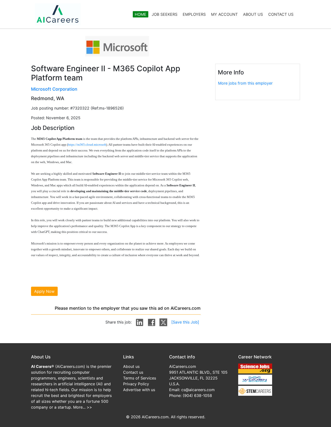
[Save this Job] (185, 322)
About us (131, 366)
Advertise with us (139, 389)
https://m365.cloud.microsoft (87, 144)
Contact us (133, 372)
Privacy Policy (136, 383)
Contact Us (280, 14)
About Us (253, 14)
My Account (224, 14)
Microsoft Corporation (54, 89)
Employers (194, 14)
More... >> (82, 407)
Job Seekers (164, 14)
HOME (140, 14)
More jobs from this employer (245, 83)
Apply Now (44, 291)
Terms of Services (139, 378)
